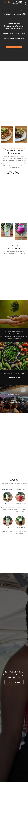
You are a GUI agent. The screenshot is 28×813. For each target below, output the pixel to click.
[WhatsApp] (26, 4)
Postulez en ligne (14, 682)
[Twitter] (26, 2)
